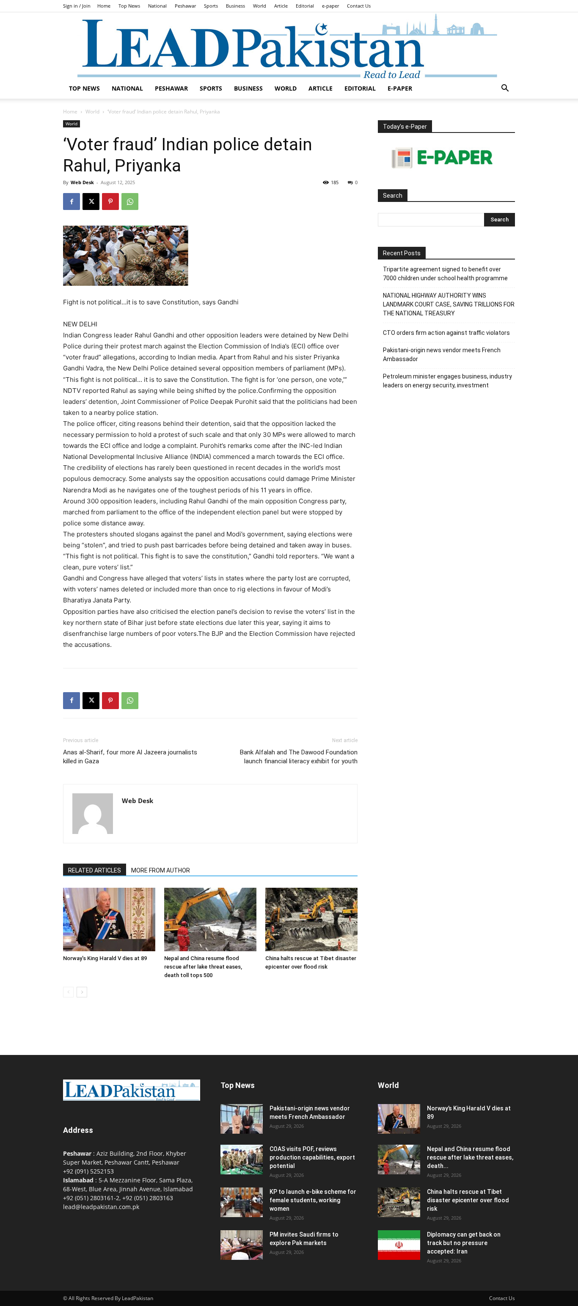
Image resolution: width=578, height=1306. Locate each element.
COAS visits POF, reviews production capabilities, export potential (312, 1157)
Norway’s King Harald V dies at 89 (105, 958)
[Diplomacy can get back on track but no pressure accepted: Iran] (399, 1245)
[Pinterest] (110, 201)
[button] (505, 89)
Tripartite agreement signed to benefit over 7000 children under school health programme (445, 274)
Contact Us (359, 6)
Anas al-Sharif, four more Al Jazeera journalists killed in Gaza (130, 756)
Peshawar (185, 6)
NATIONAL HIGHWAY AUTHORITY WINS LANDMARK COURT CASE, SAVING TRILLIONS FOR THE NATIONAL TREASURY (449, 304)
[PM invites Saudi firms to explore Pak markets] (241, 1245)
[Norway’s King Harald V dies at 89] (109, 919)
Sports (211, 6)
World (259, 6)
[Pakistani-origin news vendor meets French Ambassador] (241, 1119)
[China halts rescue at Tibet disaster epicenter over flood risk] (311, 919)
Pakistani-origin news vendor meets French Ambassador (442, 354)
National (157, 6)
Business (235, 6)
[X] (91, 201)
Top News (129, 6)
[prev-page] (68, 992)
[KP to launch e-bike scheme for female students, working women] (241, 1202)
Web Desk (82, 182)
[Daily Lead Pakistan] (289, 45)
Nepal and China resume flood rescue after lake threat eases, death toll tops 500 (203, 966)
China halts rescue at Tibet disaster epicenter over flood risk (468, 1200)
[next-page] (82, 992)
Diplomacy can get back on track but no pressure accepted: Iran (464, 1243)
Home (103, 6)
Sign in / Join (77, 6)
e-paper (330, 6)
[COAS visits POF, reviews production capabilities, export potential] (241, 1159)
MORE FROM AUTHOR (160, 870)
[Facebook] (71, 201)
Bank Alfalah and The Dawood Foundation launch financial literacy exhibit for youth (299, 756)
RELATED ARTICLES (94, 870)
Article (281, 6)
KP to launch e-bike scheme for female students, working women (313, 1200)
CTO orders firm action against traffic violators (446, 332)
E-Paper (400, 88)
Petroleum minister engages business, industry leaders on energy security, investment (447, 381)
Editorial (305, 6)
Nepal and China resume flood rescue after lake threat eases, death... (470, 1157)
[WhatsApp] (129, 201)
